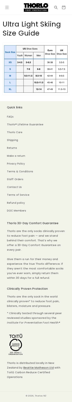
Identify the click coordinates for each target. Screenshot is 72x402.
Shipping (12, 140)
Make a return (16, 156)
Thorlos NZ (40, 395)
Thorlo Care (15, 132)
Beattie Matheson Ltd (38, 367)
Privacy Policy (16, 163)
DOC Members (16, 210)
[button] (7, 7)
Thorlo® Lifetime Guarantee (25, 124)
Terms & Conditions (20, 171)
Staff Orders (15, 179)
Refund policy (16, 203)
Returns (12, 148)
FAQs (10, 116)
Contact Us (14, 187)
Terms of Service (18, 195)
